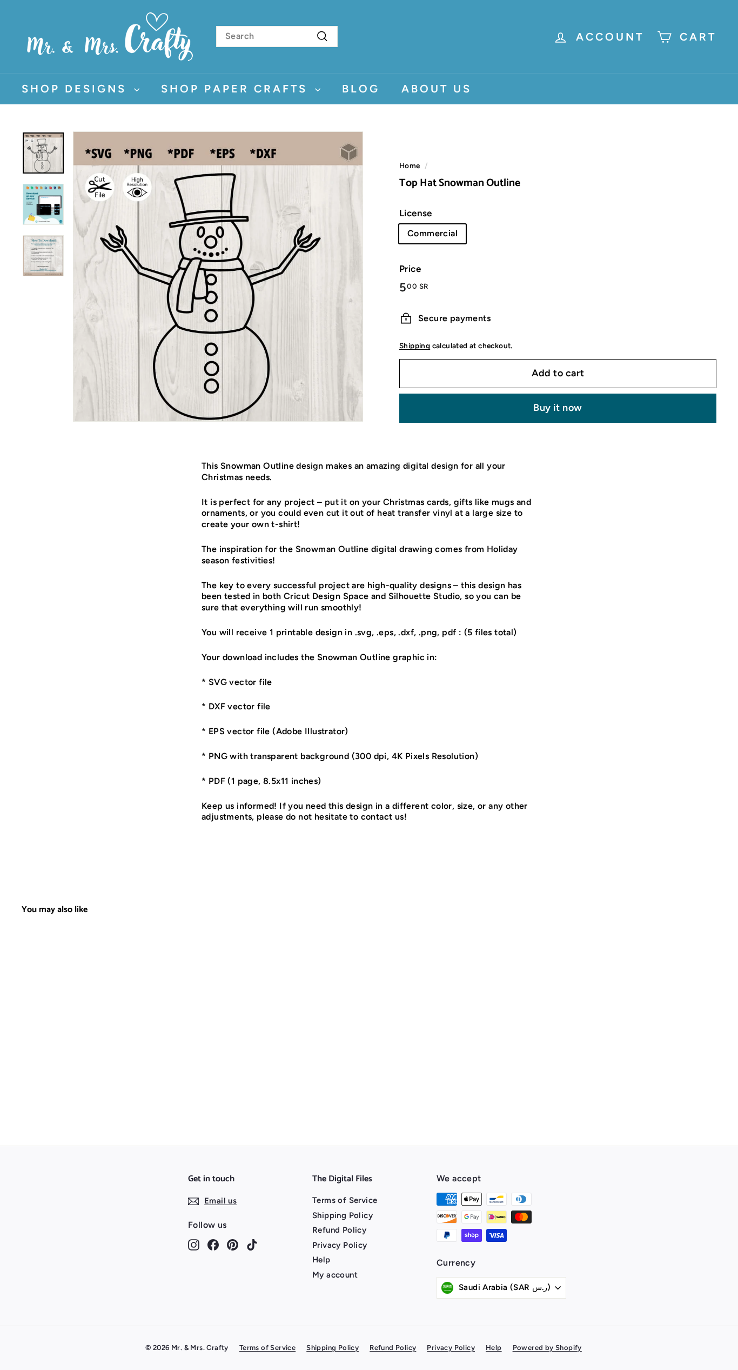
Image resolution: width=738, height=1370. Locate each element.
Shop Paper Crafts (236, 88)
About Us (436, 88)
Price (410, 268)
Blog (361, 88)
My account (335, 1275)
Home (409, 165)
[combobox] (277, 36)
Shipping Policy (342, 1215)
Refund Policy (339, 1230)
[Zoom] (218, 276)
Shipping (414, 345)
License (415, 213)
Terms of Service (344, 1200)
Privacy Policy (339, 1245)
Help (321, 1260)
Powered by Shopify (547, 1348)
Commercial (432, 233)
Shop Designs (76, 88)
